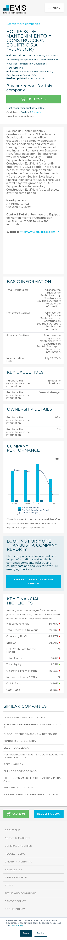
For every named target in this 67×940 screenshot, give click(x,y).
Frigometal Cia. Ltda (18, 787)
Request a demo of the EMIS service (33, 581)
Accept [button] (26, 933)
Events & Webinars (18, 862)
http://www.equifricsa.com (38, 232)
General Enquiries (18, 846)
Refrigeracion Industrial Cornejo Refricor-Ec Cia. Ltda (33, 756)
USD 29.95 (36, 99)
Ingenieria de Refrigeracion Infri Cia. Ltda (33, 726)
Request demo (15, 854)
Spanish (36, 112)
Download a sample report (21, 116)
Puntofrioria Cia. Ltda (19, 741)
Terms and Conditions (20, 893)
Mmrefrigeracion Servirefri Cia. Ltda (30, 794)
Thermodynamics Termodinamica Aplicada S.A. (33, 779)
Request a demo (48, 814)
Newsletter (13, 869)
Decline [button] (40, 933)
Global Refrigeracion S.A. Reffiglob (30, 734)
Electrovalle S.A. (16, 748)
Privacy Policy (15, 901)
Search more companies (23, 24)
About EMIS (12, 830)
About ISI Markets (17, 838)
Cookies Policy (16, 925)
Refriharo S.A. (13, 764)
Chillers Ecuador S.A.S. (20, 771)
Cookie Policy (15, 909)
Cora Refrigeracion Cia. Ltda (24, 717)
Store (9, 885)
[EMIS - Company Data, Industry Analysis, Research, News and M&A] (14, 9)
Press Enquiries (16, 877)
